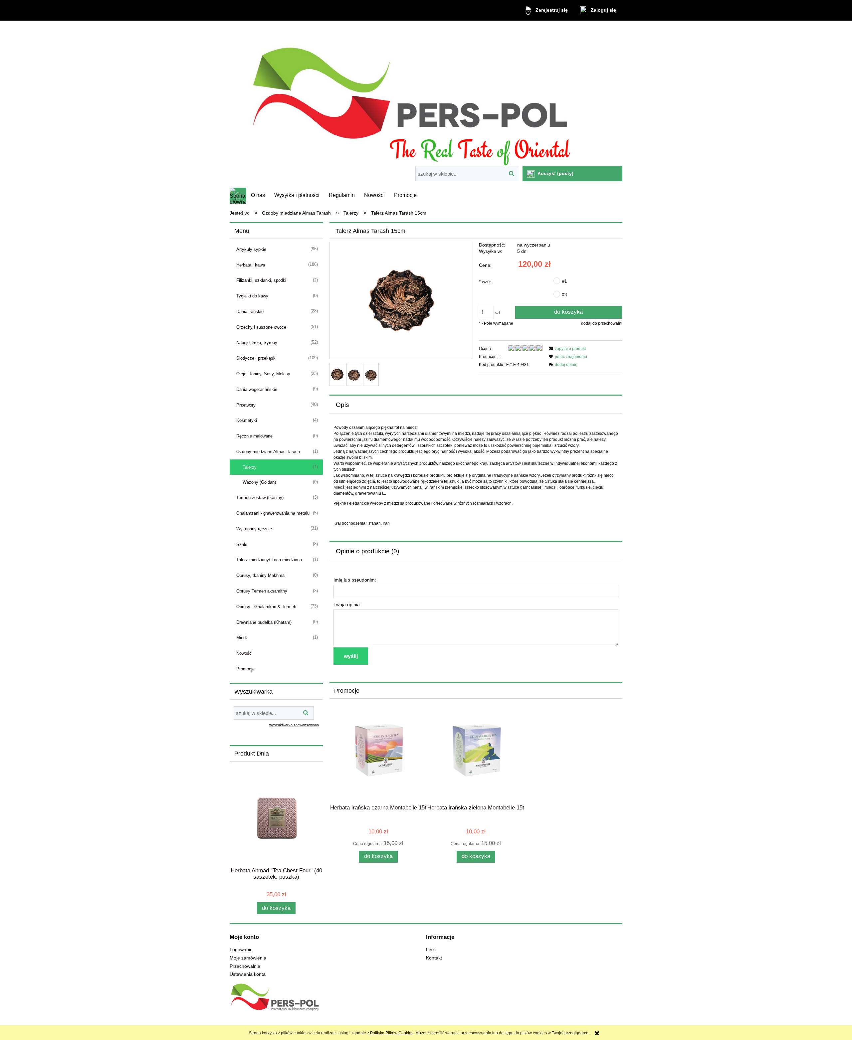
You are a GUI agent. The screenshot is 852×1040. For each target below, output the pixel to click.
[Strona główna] (426, 94)
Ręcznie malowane (254, 435)
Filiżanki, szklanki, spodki (261, 280)
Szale (241, 544)
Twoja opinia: (347, 604)
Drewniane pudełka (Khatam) (264, 622)
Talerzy (250, 467)
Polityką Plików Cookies (391, 1033)
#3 (564, 294)
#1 (564, 281)
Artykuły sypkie (251, 249)
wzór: (485, 281)
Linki (431, 949)
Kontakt (434, 957)
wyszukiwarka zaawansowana (294, 725)
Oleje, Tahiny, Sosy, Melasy (263, 373)
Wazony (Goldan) (259, 482)
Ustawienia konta (248, 974)
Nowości (244, 653)
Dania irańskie (250, 311)
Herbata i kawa (250, 264)
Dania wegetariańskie (256, 389)
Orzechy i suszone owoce (261, 327)
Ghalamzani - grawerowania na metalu (273, 513)
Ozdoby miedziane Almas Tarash (268, 451)
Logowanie (241, 949)
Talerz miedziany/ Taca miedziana (269, 559)
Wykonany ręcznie (254, 528)
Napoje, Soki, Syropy (256, 342)
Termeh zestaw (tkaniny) (260, 497)
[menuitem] (258, 195)
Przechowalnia (245, 966)
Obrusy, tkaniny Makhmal (261, 575)
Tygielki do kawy (252, 295)
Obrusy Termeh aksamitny (261, 591)
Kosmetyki (246, 420)
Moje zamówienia (248, 957)
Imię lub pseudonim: (354, 580)
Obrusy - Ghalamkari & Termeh (266, 606)
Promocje (245, 668)
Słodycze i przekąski (256, 358)
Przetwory (246, 405)
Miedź (242, 637)
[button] (566, 348)
